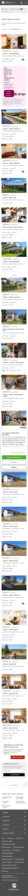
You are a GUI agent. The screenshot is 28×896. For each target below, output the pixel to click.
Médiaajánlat (16, 850)
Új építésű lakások (19, 862)
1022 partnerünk (10, 437)
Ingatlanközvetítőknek (7, 853)
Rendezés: (4, 29)
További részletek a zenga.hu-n (9, 93)
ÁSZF (3, 838)
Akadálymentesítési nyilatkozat (10, 868)
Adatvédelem (10, 838)
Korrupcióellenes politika (8, 844)
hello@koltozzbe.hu (6, 877)
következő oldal (24, 784)
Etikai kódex (19, 838)
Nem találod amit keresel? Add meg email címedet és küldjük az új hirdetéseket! (13, 767)
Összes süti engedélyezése (14, 457)
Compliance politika (7, 841)
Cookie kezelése (6, 850)
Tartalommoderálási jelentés (9, 865)
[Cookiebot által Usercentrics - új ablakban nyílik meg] (20, 428)
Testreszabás (13, 462)
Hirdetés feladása (17, 757)
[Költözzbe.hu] (9, 2)
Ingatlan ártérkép (19, 859)
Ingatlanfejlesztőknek (7, 856)
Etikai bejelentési (6, 847)
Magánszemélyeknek (7, 859)
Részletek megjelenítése (17, 452)
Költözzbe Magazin (7, 862)
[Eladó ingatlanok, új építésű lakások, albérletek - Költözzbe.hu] (14, 886)
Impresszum (5, 871)
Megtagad (14, 467)
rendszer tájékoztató (18, 847)
